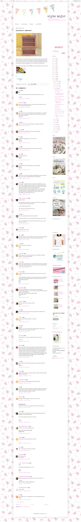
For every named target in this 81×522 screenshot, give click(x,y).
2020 (55, 60)
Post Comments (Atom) (25, 506)
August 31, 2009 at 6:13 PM (24, 305)
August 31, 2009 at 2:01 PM (24, 249)
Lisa (19, 173)
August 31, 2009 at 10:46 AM (24, 118)
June (56, 120)
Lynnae (20, 182)
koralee (20, 371)
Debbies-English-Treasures (24, 426)
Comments (56, 328)
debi (19, 111)
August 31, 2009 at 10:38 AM (24, 107)
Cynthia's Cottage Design (23, 198)
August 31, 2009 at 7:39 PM (24, 321)
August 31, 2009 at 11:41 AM (24, 150)
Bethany (20, 235)
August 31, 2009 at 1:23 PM (24, 210)
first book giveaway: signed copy (61, 280)
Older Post (46, 504)
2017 (55, 65)
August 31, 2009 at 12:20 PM (24, 169)
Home (32, 504)
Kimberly (20, 345)
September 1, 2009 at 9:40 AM (24, 433)
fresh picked (57, 107)
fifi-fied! (60, 298)
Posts (55, 326)
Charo (20, 243)
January (56, 129)
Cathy (20, 90)
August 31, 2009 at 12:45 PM (24, 194)
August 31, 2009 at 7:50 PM (24, 341)
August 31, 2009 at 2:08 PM (24, 258)
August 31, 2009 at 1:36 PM (24, 231)
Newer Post (18, 504)
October (56, 85)
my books (24, 24)
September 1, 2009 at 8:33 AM (24, 422)
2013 (55, 72)
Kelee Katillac (21, 335)
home (17, 24)
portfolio (38, 24)
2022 (55, 58)
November (57, 83)
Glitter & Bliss (21, 102)
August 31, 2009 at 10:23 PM (24, 367)
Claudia (20, 411)
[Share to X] (33, 84)
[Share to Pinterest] (35, 84)
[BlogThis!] (32, 84)
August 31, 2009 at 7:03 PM (24, 313)
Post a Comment (20, 502)
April (56, 124)
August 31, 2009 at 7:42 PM (24, 331)
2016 (55, 67)
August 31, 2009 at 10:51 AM (24, 125)
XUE (19, 494)
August (56, 88)
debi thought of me (58, 109)
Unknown (20, 271)
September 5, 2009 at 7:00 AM (24, 472)
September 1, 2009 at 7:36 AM (24, 407)
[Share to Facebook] (34, 84)
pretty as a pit (57, 106)
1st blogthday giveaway (59, 104)
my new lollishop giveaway (61, 305)
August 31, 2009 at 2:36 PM (24, 297)
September (57, 86)
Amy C (20, 447)
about (31, 24)
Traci (20, 309)
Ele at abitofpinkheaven (23, 487)
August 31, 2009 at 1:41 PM (24, 239)
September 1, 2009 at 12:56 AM (25, 392)
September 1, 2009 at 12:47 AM (25, 383)
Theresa (20, 129)
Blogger (45, 513)
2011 (55, 76)
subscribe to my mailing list (58, 314)
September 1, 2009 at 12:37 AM (25, 375)
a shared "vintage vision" (59, 96)
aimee (20, 154)
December (57, 81)
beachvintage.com (22, 379)
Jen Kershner (21, 253)
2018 (55, 63)
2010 (55, 78)
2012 (55, 74)
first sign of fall (58, 98)
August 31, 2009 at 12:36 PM (24, 178)
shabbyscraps (21, 454)
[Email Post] (29, 84)
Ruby (20, 214)
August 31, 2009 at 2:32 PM (24, 283)
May (56, 122)
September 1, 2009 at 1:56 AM (24, 400)
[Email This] (31, 84)
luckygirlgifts (21, 287)
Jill (19, 387)
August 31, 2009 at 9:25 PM (24, 357)
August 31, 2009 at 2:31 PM (24, 267)
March (56, 126)
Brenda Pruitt (21, 301)
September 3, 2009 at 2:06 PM (24, 459)
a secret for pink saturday (59, 111)
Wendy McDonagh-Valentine (24, 476)
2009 (55, 79)
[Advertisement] (59, 34)
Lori (19, 146)
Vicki (20, 325)
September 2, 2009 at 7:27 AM (24, 450)
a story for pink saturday (59, 99)
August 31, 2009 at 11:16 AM (24, 142)
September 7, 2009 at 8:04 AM (24, 483)
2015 (55, 69)
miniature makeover (59, 90)
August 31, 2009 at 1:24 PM (24, 223)
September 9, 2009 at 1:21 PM (24, 499)
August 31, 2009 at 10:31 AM (24, 98)
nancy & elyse (57, 91)
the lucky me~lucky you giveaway (61, 293)
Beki (19, 163)
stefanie (20, 227)
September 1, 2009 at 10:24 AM (25, 443)
